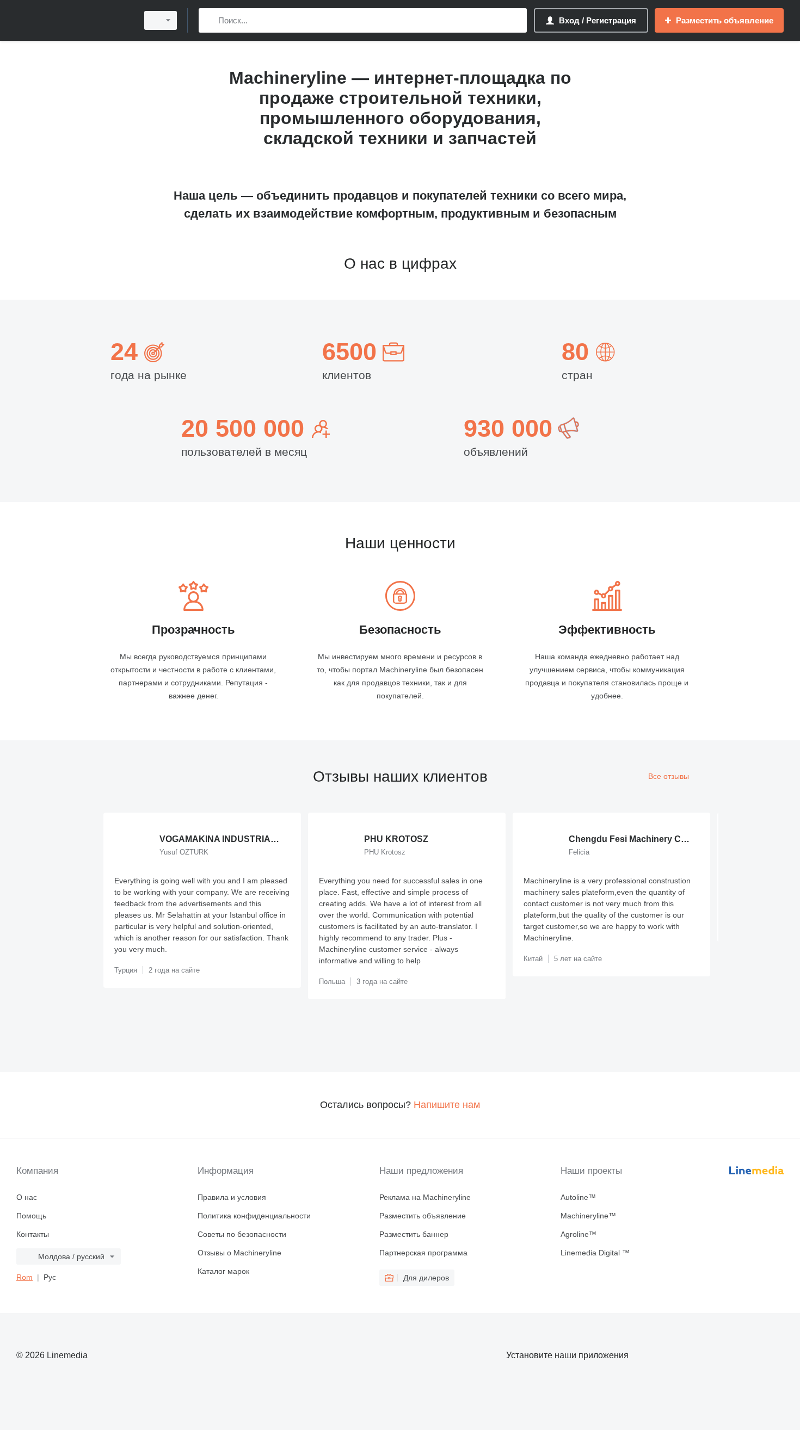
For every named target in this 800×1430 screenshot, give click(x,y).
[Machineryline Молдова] (73, 20)
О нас (26, 1197)
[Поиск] (209, 20)
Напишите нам (447, 1104)
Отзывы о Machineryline (239, 1252)
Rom (24, 1277)
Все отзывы (668, 776)
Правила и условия (232, 1197)
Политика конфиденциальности (254, 1215)
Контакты (32, 1234)
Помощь (31, 1215)
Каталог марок (223, 1271)
